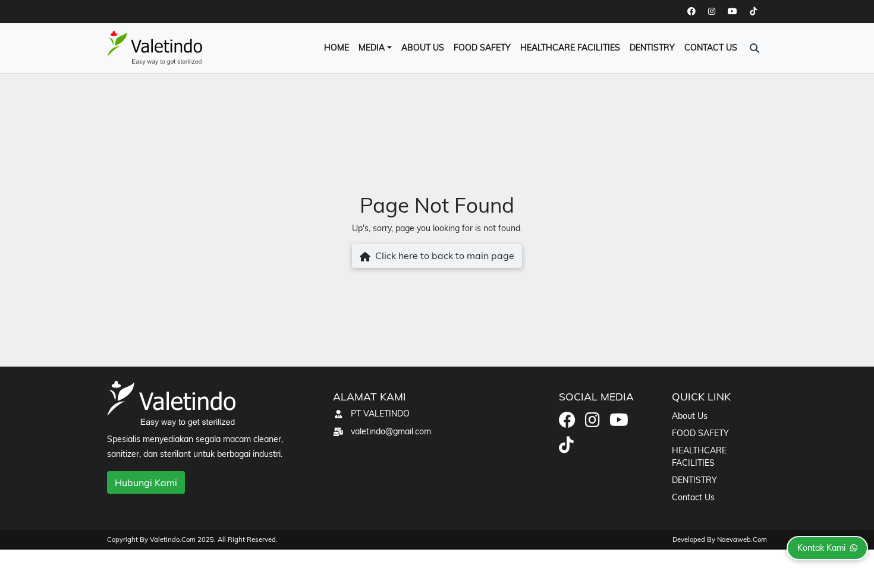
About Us (422, 47)
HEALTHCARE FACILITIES (570, 47)
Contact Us (710, 47)
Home (336, 47)
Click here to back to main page (442, 255)
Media (372, 47)
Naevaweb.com (742, 539)
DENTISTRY (652, 47)
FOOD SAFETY (482, 47)
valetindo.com (173, 539)
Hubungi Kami (146, 482)
